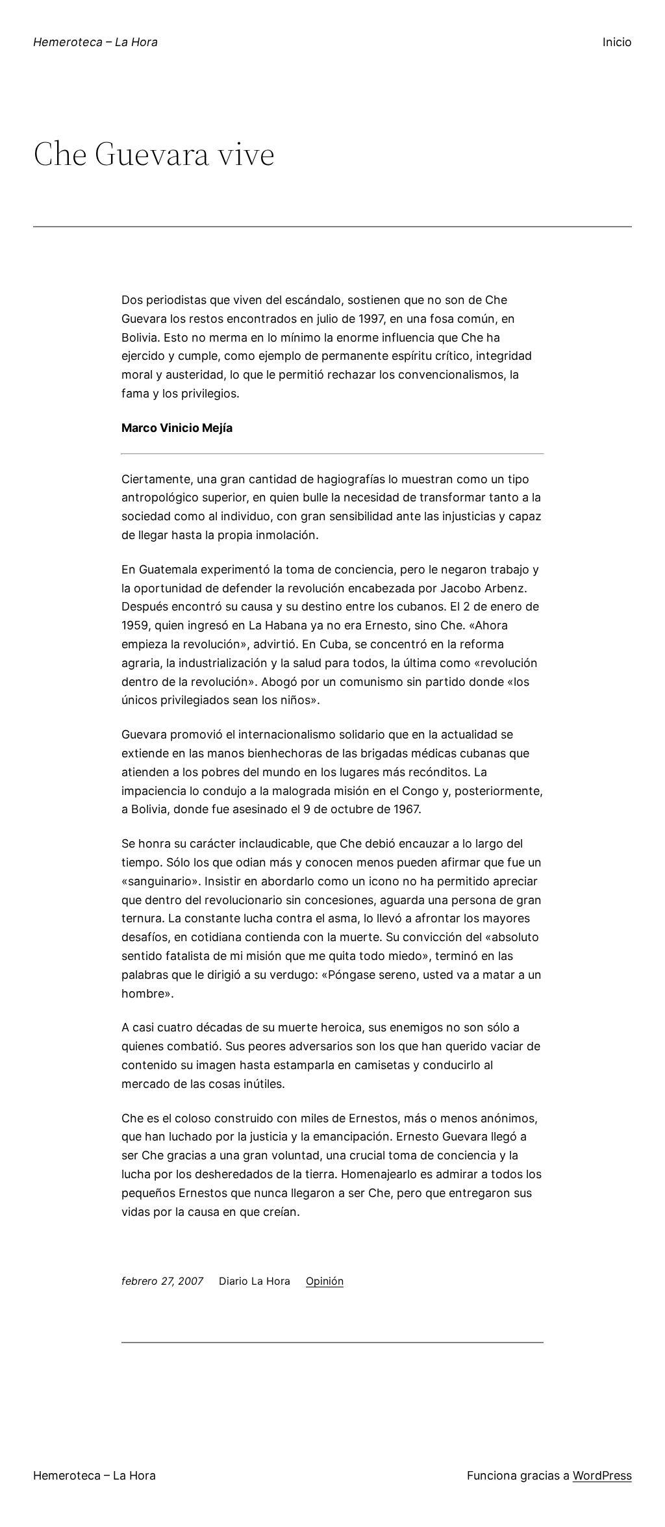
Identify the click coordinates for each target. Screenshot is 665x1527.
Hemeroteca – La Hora (95, 42)
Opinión (325, 1280)
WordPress (602, 1475)
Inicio (617, 42)
